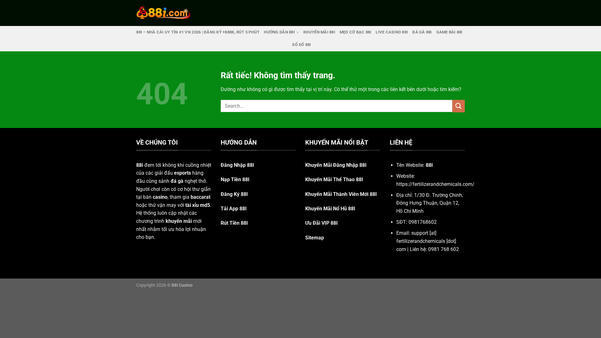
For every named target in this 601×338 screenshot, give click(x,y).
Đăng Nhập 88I (237, 165)
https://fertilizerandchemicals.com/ (435, 184)
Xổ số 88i (301, 44)
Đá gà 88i (422, 32)
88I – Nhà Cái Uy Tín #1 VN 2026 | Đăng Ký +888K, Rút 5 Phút (197, 32)
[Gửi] (458, 106)
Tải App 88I (234, 209)
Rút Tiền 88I (234, 223)
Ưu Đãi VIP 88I (321, 223)
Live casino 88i (392, 32)
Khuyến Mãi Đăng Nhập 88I (336, 165)
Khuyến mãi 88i (319, 32)
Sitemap (314, 238)
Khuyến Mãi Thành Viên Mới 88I (341, 194)
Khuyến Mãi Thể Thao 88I (334, 179)
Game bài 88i (449, 32)
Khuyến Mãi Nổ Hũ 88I (330, 209)
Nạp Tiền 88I (235, 179)
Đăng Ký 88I (234, 194)
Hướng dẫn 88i (279, 32)
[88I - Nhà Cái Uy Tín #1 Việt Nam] (163, 13)
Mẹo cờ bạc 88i (356, 32)
